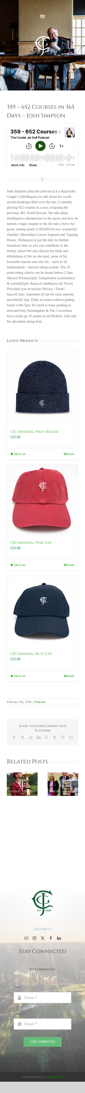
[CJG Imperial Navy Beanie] (42, 386)
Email (19, 1013)
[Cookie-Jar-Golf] (43, 889)
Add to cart (20, 454)
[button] (10, 784)
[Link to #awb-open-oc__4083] (42, 16)
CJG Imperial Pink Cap (31, 542)
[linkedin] (59, 938)
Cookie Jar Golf (54, 1077)
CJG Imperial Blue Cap (31, 653)
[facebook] (51, 938)
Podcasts (39, 702)
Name (19, 987)
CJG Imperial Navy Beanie (34, 431)
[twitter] (42, 938)
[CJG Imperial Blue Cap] (42, 611)
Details (71, 454)
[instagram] (34, 938)
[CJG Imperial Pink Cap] (42, 500)
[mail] (26, 938)
